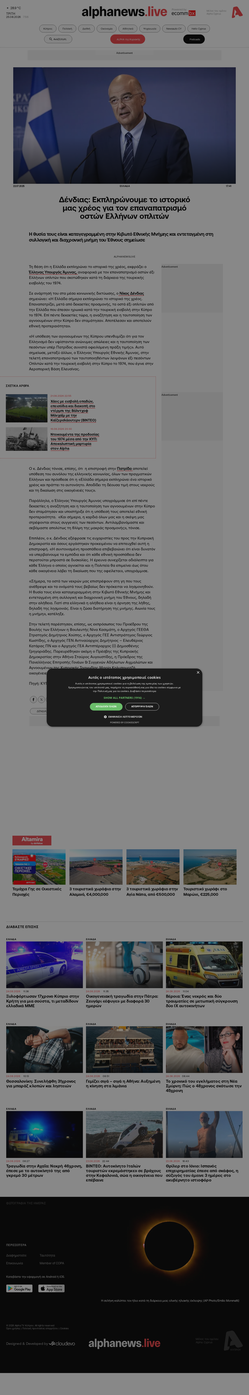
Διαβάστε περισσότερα (143, 691)
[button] (124, 698)
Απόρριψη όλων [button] (142, 706)
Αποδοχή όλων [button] (106, 706)
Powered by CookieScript (124, 722)
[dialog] (124, 697)
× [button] (197, 672)
